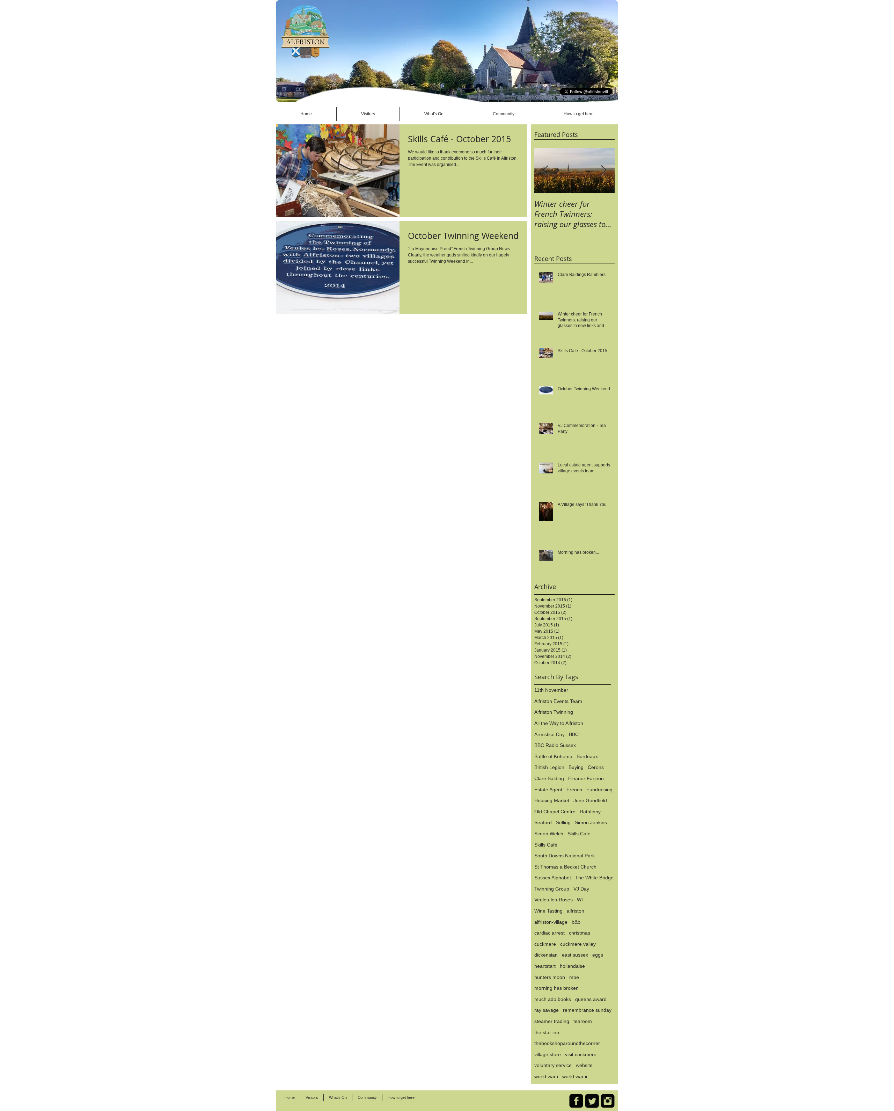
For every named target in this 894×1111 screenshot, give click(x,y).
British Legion (549, 767)
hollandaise (572, 966)
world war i (546, 1076)
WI (580, 899)
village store (547, 1054)
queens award (591, 999)
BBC (574, 734)
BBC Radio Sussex (555, 745)
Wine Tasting (548, 911)
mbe (574, 977)
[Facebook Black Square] (576, 1101)
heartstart (545, 966)
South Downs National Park (564, 855)
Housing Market (551, 800)
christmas (579, 933)
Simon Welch (548, 833)
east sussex (575, 955)
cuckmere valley (578, 944)
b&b (576, 922)
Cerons (596, 767)
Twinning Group (551, 889)
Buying (576, 767)
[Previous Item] (545, 170)
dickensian (546, 955)
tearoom (582, 1021)
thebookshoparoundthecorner (567, 1043)
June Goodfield (590, 800)
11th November (551, 690)
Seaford (543, 822)
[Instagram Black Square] (608, 1101)
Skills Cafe (579, 833)
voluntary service (553, 1065)
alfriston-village (550, 922)
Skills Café (545, 845)
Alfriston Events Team (558, 701)
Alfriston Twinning (553, 712)
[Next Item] (603, 170)
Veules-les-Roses (553, 899)
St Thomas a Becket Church (565, 867)
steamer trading (551, 1021)
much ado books (552, 999)
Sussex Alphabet (552, 877)
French (574, 789)
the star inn (546, 1032)
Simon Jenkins (591, 822)
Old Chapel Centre (555, 811)
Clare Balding (549, 778)
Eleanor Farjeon (586, 778)
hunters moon (549, 977)
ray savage (546, 1010)
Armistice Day (549, 734)
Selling (563, 822)
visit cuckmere (580, 1054)
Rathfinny (590, 811)
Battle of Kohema (553, 756)
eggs (597, 955)
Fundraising (599, 789)
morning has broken (556, 988)
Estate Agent (548, 789)
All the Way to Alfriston (558, 723)
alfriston (575, 911)
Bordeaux (587, 756)
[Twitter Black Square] (592, 1101)
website (584, 1065)
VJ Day (581, 889)
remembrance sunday (587, 1010)
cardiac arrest (549, 933)
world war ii (574, 1076)
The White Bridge (594, 877)
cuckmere (545, 944)
